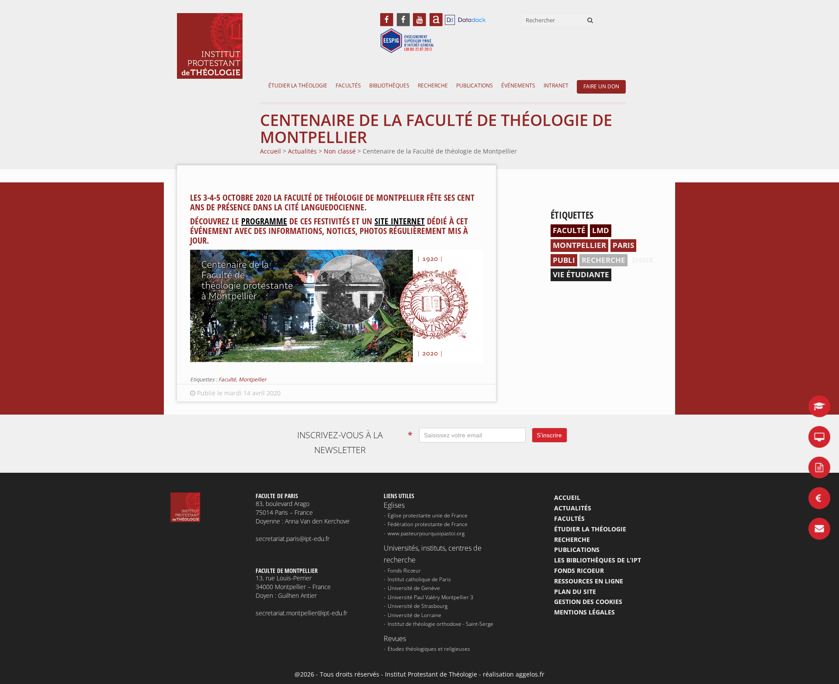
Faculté (227, 379)
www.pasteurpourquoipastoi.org (426, 533)
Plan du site (575, 591)
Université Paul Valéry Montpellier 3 (430, 597)
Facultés (348, 85)
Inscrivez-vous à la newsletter (355, 442)
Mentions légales (584, 612)
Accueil (567, 497)
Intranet (556, 85)
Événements (518, 85)
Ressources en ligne (588, 581)
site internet (399, 221)
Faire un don (601, 86)
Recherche (433, 85)
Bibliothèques (389, 85)
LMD (600, 230)
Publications (474, 85)
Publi (564, 260)
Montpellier (253, 379)
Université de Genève (414, 588)
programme (264, 221)
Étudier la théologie (297, 85)
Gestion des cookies (588, 601)
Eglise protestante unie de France (428, 515)
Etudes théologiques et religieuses (429, 649)
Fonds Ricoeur (579, 570)
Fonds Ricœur (404, 570)
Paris (623, 245)
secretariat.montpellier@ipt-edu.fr (301, 613)
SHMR (642, 260)
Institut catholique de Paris (419, 579)
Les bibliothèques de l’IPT (597, 560)
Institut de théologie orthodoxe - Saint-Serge (440, 624)
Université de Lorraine (414, 615)
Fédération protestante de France (428, 524)
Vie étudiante (581, 274)
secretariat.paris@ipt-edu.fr (292, 538)
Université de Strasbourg (417, 606)
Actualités (572, 508)
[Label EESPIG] (407, 41)
